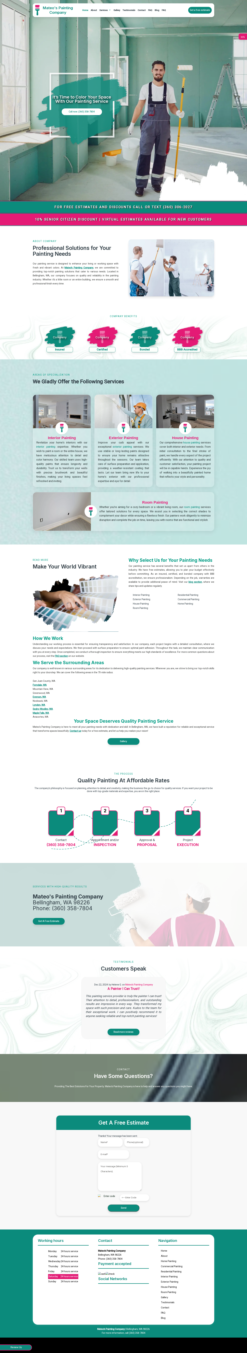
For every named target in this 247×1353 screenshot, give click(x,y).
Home (85, 10)
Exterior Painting (169, 1282)
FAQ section (61, 656)
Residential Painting (171, 1271)
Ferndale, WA (40, 685)
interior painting (45, 447)
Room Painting (168, 1292)
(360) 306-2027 (178, 207)
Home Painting (168, 1261)
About (94, 10)
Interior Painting (169, 1276)
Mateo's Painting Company (79, 267)
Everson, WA (39, 697)
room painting (192, 507)
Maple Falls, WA (41, 713)
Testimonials (129, 10)
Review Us (16, 1347)
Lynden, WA (39, 705)
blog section (195, 582)
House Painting (169, 1287)
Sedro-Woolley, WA (43, 709)
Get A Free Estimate (48, 921)
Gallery (117, 10)
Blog (157, 10)
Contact (142, 10)
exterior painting (122, 447)
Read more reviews (123, 1032)
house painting (191, 443)
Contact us (75, 731)
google (101, 1289)
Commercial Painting (171, 1266)
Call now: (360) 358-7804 (82, 111)
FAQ (150, 10)
